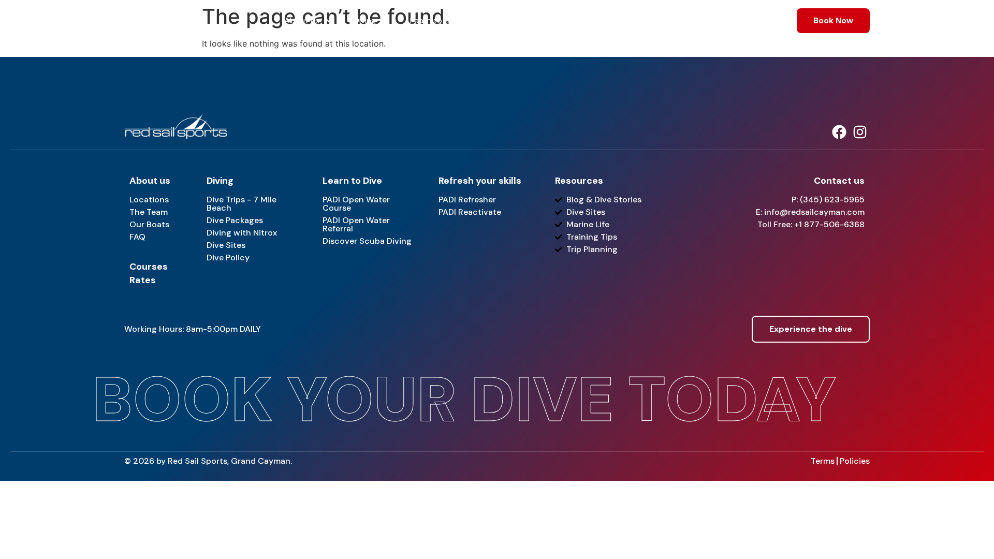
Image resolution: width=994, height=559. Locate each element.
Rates (672, 20)
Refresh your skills (593, 20)
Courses (510, 20)
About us (301, 20)
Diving (365, 20)
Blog (712, 20)
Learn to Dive (435, 20)
